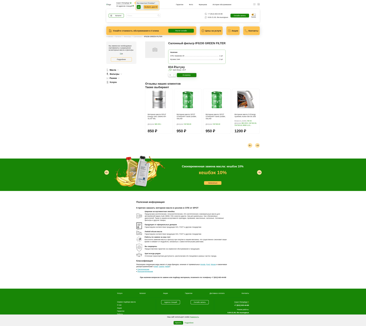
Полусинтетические (145, 271)
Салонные (137, 36)
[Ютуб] (254, 5)
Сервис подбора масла (126, 302)
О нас (119, 305)
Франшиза (203, 5)
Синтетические (143, 269)
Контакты (245, 293)
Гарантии (179, 5)
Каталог (118, 36)
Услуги (113, 82)
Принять (178, 323)
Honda (202, 264)
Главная (109, 36)
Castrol (161, 267)
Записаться (201, 183)
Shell (156, 267)
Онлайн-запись (240, 16)
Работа (120, 314)
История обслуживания (222, 5)
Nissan (213, 264)
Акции (165, 293)
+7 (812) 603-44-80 (215, 14)
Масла (113, 70)
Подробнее (121, 59)
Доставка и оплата (217, 293)
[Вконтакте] (258, 5)
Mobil (167, 267)
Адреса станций (170, 302)
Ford (208, 264)
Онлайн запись (200, 302)
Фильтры (127, 36)
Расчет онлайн (181, 31)
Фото (191, 5)
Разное (113, 78)
